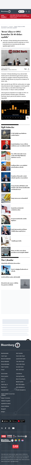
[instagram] (9, 428)
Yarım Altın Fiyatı (20, 364)
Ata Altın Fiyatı (19, 367)
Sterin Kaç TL (4, 384)
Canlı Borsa (19, 373)
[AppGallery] (21, 421)
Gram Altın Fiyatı (20, 356)
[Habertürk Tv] (9, 436)
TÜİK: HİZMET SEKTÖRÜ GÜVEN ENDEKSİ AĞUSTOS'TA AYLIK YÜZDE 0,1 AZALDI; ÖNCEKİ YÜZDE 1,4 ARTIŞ (19, 16)
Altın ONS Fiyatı (20, 369)
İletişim (3, 411)
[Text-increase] (25, 69)
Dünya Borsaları (5, 364)
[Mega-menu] (29, 11)
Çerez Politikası (5, 406)
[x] (2, 428)
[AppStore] (5, 421)
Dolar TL (3, 379)
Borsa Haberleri (5, 361)
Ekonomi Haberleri (6, 359)
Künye (2, 369)
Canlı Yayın (4, 356)
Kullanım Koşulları (5, 401)
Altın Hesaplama (20, 387)
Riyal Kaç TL (4, 387)
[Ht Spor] (14, 436)
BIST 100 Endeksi (20, 384)
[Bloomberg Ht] (22, 436)
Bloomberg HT (4, 26)
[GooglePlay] (13, 421)
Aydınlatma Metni (5, 403)
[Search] (26, 11)
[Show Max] (22, 440)
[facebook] (5, 428)
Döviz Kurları (4, 373)
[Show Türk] (19, 440)
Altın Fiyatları (19, 353)
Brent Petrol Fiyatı (20, 379)
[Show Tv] (16, 440)
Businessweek (4, 353)
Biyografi (3, 409)
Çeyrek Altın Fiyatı (20, 359)
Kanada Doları (4, 390)
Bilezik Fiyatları (19, 382)
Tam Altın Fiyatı (20, 361)
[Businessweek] (7, 440)
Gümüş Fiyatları (20, 376)
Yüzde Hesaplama (21, 390)
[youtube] (13, 428)
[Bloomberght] (6, 11)
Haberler (11, 26)
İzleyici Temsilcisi (5, 398)
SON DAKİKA (3, 16)
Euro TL (3, 382)
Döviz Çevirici (4, 376)
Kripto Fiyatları (5, 367)
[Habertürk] (3, 436)
